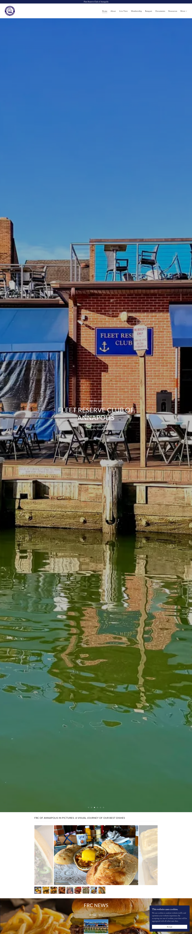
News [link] (100, 915)
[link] (10, 10)
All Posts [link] (92, 915)
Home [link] (104, 11)
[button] (183, 11)
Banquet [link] (148, 11)
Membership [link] (136, 11)
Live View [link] (123, 11)
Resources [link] (172, 11)
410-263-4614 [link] (96, 401)
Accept (169, 927)
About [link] (113, 11)
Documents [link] (160, 11)
